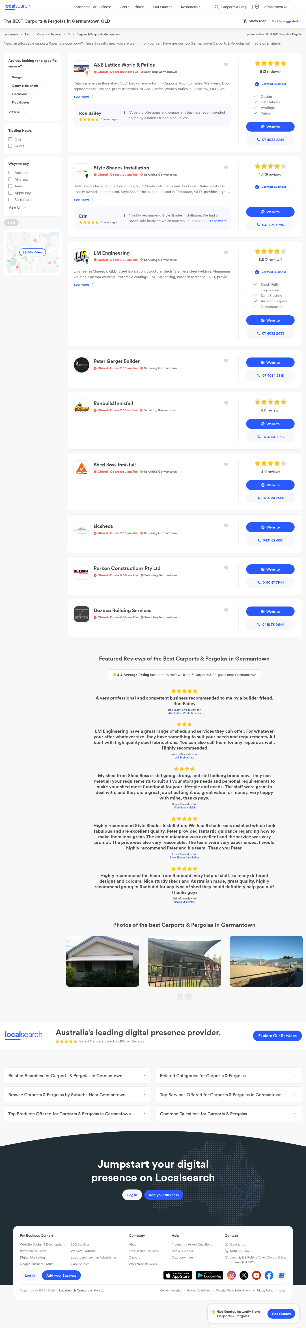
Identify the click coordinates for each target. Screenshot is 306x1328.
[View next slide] (188, 996)
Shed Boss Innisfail (184, 807)
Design (17, 77)
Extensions (19, 94)
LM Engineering (184, 757)
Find (27, 34)
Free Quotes (20, 102)
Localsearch (11, 34)
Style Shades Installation (184, 857)
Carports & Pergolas (49, 34)
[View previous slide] (180, 996)
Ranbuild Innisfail (184, 901)
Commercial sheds (25, 86)
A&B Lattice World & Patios (184, 713)
